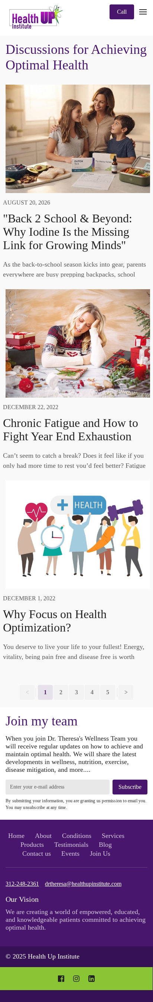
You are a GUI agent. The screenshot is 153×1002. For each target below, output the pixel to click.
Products (32, 844)
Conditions (76, 835)
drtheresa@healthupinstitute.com (83, 884)
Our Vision (22, 899)
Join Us (100, 853)
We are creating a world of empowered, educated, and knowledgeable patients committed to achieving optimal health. (76, 919)
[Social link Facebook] (61, 978)
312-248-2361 (22, 884)
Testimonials (71, 844)
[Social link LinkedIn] (91, 978)
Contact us (36, 853)
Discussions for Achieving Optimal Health (76, 57)
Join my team (42, 721)
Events (70, 853)
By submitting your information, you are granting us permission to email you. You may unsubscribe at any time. (76, 804)
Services (113, 835)
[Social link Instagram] (76, 978)
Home (16, 835)
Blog (105, 844)
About (43, 835)
